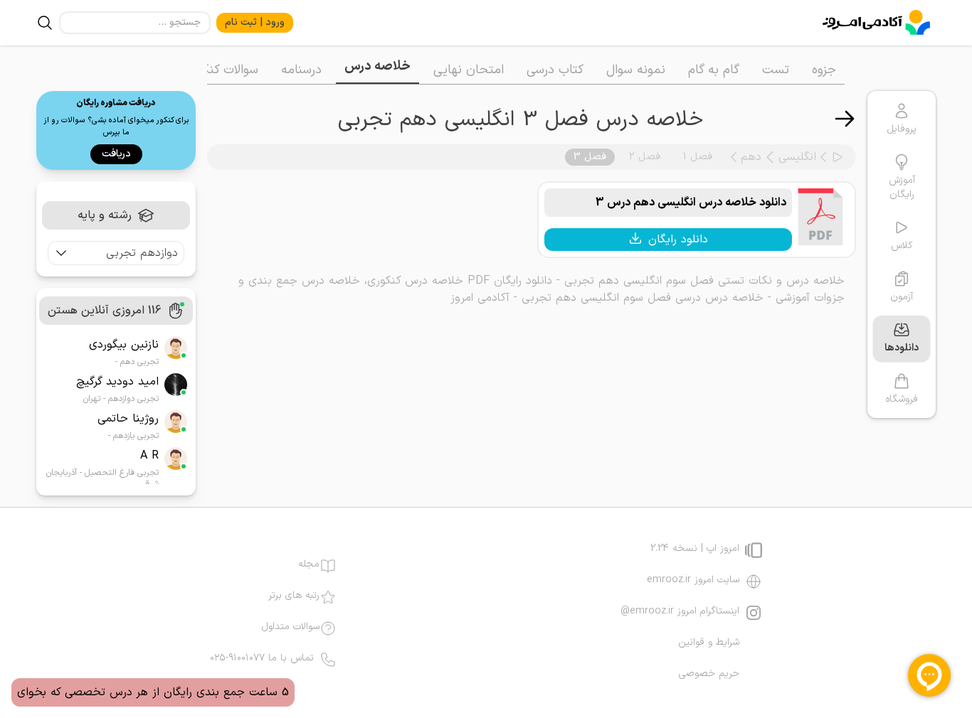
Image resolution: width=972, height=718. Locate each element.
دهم (751, 157)
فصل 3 (590, 156)
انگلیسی (797, 157)
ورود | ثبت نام (255, 22)
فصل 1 (697, 156)
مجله (308, 564)
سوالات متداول (290, 627)
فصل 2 (644, 156)
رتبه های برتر (293, 596)
